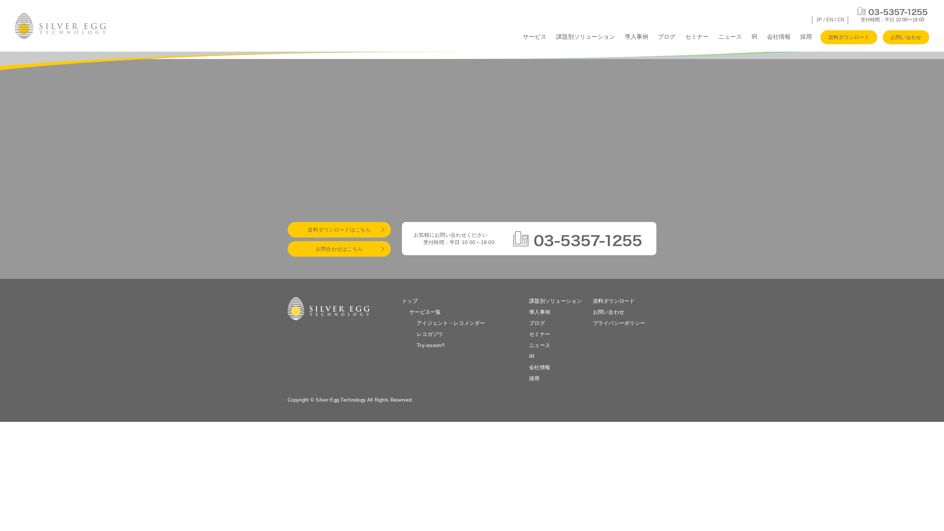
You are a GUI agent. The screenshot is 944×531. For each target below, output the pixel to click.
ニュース (730, 37)
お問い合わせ (906, 37)
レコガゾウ (430, 334)
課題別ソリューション (585, 37)
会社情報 (779, 37)
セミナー (697, 37)
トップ (410, 301)
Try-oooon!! (431, 345)
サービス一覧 (425, 312)
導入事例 (636, 37)
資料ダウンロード (849, 37)
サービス (534, 37)
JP (819, 19)
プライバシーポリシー (619, 323)
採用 (806, 37)
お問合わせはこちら (339, 249)
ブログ (667, 37)
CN (840, 19)
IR (754, 37)
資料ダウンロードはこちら (339, 230)
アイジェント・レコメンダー (451, 323)
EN (829, 19)
